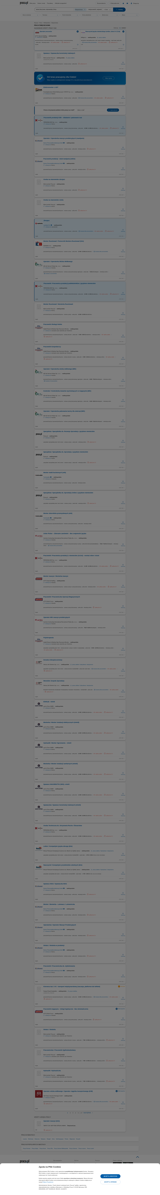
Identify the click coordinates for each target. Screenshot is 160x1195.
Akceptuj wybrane (110, 1182)
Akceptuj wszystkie (110, 1176)
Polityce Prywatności (47, 1182)
